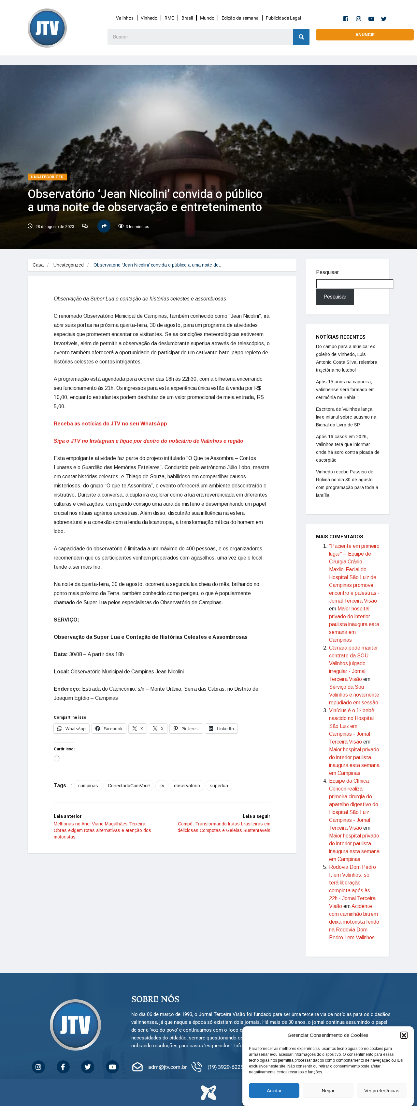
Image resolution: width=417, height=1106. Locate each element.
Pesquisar (327, 272)
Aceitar (274, 1090)
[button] (404, 1035)
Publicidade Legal (283, 18)
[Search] (301, 37)
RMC (169, 18)
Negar (328, 1090)
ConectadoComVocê (129, 785)
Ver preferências (381, 1090)
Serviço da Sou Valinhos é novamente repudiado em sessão (354, 694)
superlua (219, 785)
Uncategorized (47, 177)
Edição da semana (240, 18)
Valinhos (125, 18)
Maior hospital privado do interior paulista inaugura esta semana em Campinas (354, 624)
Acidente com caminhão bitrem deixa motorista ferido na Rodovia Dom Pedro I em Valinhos (354, 921)
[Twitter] (384, 18)
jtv (162, 785)
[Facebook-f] (346, 18)
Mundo (207, 18)
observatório (187, 785)
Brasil (187, 18)
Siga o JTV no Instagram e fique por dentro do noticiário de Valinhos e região (148, 441)
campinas (88, 785)
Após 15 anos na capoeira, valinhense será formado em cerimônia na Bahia (345, 389)
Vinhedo (149, 18)
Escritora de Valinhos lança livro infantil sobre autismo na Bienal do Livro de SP (346, 417)
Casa (38, 265)
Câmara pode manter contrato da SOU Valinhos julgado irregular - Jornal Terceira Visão (353, 663)
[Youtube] (371, 18)
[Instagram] (358, 18)
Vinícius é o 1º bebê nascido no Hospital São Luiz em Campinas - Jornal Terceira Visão (351, 726)
